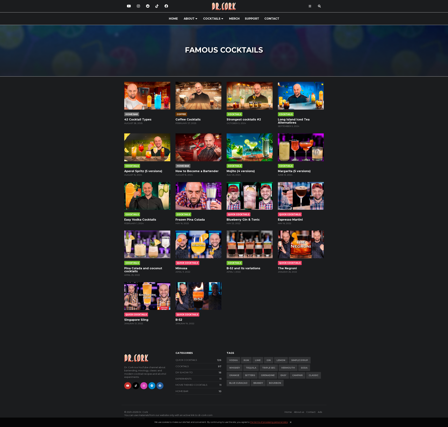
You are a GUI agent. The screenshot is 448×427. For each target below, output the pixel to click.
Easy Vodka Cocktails (140, 219)
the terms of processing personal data (269, 422)
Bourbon (275, 383)
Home (173, 18)
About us (299, 412)
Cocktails (211, 18)
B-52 (179, 319)
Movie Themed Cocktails (199, 385)
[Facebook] (166, 6)
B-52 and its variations (243, 268)
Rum (246, 360)
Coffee (181, 114)
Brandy (258, 383)
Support (252, 18)
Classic (313, 375)
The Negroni (287, 268)
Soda (304, 367)
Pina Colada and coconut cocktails (143, 270)
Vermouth (288, 367)
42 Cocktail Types (137, 119)
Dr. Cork (143, 412)
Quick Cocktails (238, 214)
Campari (297, 375)
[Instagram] (138, 6)
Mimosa (181, 268)
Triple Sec (268, 367)
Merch (234, 18)
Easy (283, 375)
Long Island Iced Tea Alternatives (294, 121)
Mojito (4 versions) (241, 171)
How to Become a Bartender (197, 171)
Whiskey (234, 367)
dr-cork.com (205, 415)
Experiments (199, 378)
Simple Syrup (299, 360)
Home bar (131, 114)
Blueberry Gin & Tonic (243, 219)
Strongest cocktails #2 (244, 119)
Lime (258, 360)
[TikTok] (157, 6)
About (189, 18)
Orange (234, 375)
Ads (320, 412)
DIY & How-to (199, 372)
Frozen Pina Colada (190, 219)
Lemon (281, 360)
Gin (269, 360)
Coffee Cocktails (188, 119)
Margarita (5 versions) (294, 171)
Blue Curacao (238, 383)
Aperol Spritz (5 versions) (143, 171)
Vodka (233, 360)
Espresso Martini (290, 219)
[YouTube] (129, 6)
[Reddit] (147, 6)
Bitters (250, 375)
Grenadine (268, 375)
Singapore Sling (136, 319)
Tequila (251, 367)
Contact (271, 18)
